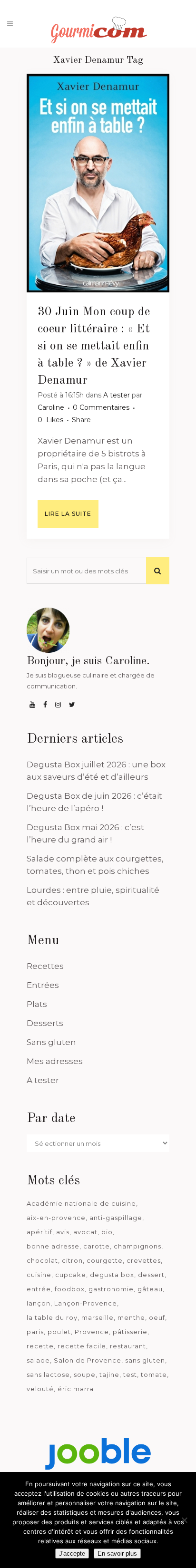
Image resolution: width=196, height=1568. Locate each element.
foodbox (70, 1289)
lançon (38, 1303)
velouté (40, 1389)
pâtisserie (130, 1332)
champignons (137, 1246)
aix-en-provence (56, 1217)
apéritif (39, 1232)
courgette (105, 1260)
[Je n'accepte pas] (184, 1520)
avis (62, 1232)
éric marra (76, 1389)
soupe (85, 1374)
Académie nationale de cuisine (81, 1203)
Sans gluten (51, 1042)
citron (72, 1260)
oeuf (157, 1317)
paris (35, 1332)
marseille (97, 1317)
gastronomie (111, 1289)
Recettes (45, 966)
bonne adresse (53, 1246)
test (130, 1374)
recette (40, 1346)
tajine (109, 1374)
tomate (154, 1374)
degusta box (112, 1274)
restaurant (128, 1346)
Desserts (45, 1023)
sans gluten (145, 1360)
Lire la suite (68, 513)
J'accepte (72, 1553)
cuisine (39, 1274)
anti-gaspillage (115, 1217)
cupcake (70, 1274)
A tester (116, 395)
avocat (85, 1232)
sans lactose (48, 1374)
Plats (37, 1004)
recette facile (82, 1346)
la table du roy (52, 1317)
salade (38, 1360)
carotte (96, 1246)
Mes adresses (55, 1061)
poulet (59, 1332)
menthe (131, 1317)
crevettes (144, 1260)
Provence (92, 1332)
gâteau (150, 1289)
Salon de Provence (87, 1360)
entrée (39, 1289)
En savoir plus (117, 1553)
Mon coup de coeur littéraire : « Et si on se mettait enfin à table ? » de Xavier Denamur (94, 346)
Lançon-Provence (85, 1303)
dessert (151, 1274)
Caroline (51, 407)
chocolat (42, 1260)
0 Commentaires (101, 407)
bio (107, 1232)
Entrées (43, 985)
